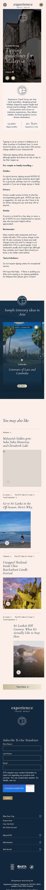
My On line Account (10, 827)
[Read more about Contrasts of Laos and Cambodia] (22, 357)
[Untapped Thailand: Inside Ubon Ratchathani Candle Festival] (22, 593)
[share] (7, 78)
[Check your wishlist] (5, 5)
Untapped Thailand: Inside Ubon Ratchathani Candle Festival (15, 567)
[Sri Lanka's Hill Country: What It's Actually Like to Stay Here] (28, 659)
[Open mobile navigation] (41, 5)
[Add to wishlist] (13, 78)
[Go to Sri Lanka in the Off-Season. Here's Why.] (15, 529)
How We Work (8, 824)
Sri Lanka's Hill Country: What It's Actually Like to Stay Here (26, 631)
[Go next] (40, 356)
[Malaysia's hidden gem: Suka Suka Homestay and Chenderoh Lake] (22, 468)
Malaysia (8, 72)
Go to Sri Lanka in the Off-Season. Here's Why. (18, 505)
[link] (22, 715)
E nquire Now (7, 820)
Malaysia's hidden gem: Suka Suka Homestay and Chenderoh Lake (17, 442)
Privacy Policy (22, 780)
